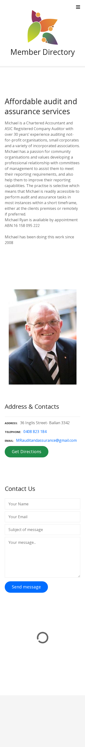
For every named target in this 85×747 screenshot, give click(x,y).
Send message (26, 587)
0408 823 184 (35, 431)
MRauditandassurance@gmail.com (46, 440)
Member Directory (42, 52)
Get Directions (26, 451)
